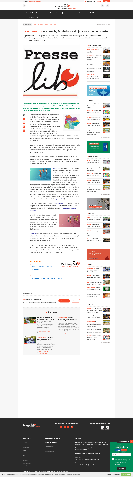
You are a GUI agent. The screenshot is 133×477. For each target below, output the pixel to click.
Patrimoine (42, 333)
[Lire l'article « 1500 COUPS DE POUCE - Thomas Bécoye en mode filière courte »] (30, 340)
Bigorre (52, 12)
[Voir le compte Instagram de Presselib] (72, 427)
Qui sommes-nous (49, 446)
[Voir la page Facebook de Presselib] (61, 427)
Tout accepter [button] (126, 474)
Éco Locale (66, 12)
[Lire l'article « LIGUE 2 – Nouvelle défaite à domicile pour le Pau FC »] (106, 118)
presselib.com (25, 1)
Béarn (46, 12)
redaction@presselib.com (92, 459)
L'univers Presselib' (51, 442)
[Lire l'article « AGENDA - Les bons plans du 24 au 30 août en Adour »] (106, 124)
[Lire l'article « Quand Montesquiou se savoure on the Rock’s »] (106, 295)
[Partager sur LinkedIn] (24, 126)
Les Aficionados (49, 449)
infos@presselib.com (91, 465)
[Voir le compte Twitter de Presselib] (65, 427)
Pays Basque (40, 24)
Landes (32, 12)
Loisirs (52, 333)
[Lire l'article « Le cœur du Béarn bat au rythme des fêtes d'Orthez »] (30, 320)
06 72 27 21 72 (79, 459)
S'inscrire (121, 468)
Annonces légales (83, 12)
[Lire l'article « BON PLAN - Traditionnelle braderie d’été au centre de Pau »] (106, 105)
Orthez (44, 331)
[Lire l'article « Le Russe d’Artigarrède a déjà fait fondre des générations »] (106, 69)
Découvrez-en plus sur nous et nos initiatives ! (88, 453)
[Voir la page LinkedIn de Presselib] (68, 427)
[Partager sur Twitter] (24, 122)
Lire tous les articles (105, 137)
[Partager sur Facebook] (24, 118)
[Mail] (24, 130)
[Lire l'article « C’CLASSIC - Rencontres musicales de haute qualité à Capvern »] (106, 240)
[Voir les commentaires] (24, 114)
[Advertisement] (98, 369)
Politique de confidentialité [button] (73, 474)
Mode (70, 333)
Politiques (74, 12)
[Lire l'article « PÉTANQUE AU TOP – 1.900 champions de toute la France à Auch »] (106, 269)
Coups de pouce (43, 353)
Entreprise (65, 333)
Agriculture (45, 351)
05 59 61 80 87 (79, 465)
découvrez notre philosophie (35, 1)
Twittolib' (92, 12)
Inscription (99, 1)
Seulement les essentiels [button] (113, 474)
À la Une (26, 12)
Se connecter (64, 301)
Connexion (106, 1)
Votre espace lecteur (51, 438)
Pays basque (39, 12)
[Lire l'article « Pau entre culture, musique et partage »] (106, 63)
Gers (57, 12)
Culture (48, 333)
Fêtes (48, 331)
